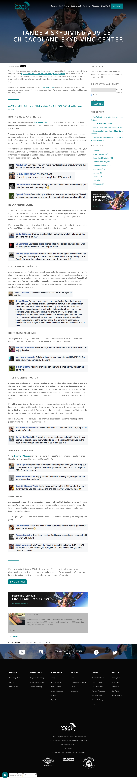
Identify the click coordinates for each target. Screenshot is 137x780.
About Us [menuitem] (95, 6)
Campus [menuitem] (54, 6)
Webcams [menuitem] (74, 691)
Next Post (43, 642)
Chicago (97, 176)
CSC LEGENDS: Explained (102, 123)
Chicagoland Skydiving (103, 158)
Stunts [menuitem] (94, 704)
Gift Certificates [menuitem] (97, 686)
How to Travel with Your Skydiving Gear (108, 127)
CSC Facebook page (47, 87)
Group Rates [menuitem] (13, 686)
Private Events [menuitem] (97, 682)
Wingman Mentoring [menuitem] (37, 678)
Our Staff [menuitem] (115, 686)
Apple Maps (83, 741)
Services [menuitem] (95, 672)
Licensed (97, 172)
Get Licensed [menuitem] (76, 6)
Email (72, 745)
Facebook (10, 630)
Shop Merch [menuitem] (105, 6)
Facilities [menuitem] (74, 672)
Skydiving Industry (101, 154)
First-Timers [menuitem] (64, 6)
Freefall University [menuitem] (36, 672)
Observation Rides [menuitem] (98, 678)
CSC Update (98, 184)
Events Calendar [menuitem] (55, 686)
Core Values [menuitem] (116, 682)
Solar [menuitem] (72, 678)
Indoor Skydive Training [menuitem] (37, 682)
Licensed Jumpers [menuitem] (56, 672)
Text (61, 745)
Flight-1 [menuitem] (53, 700)
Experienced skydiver (102, 165)
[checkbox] (110, 97)
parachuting (99, 169)
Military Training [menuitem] (97, 695)
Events (96, 180)
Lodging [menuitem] (73, 686)
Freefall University (101, 161)
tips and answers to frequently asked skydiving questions (43, 73)
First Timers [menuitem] (13, 672)
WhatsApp (67, 745)
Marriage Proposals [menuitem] (98, 691)
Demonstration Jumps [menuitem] (99, 700)
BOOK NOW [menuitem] (117, 6)
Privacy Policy (68, 748)
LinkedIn (13, 630)
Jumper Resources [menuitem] (56, 691)
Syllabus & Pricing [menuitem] (36, 686)
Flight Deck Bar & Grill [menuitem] (78, 682)
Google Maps (75, 741)
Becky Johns (73, 46)
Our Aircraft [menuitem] (116, 691)
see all (93, 186)
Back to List (30, 642)
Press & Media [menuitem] (117, 695)
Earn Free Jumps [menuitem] (55, 682)
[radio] (110, 94)
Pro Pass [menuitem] (53, 695)
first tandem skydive (42, 122)
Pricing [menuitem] (11, 682)
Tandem (97, 150)
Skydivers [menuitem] (86, 6)
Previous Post (16, 642)
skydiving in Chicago (21, 455)
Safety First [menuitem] (116, 678)
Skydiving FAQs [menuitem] (14, 678)
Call (76, 745)
